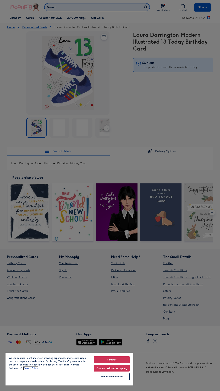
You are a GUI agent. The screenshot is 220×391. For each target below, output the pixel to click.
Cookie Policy (31, 368)
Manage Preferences (112, 376)
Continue (112, 359)
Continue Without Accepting (111, 368)
